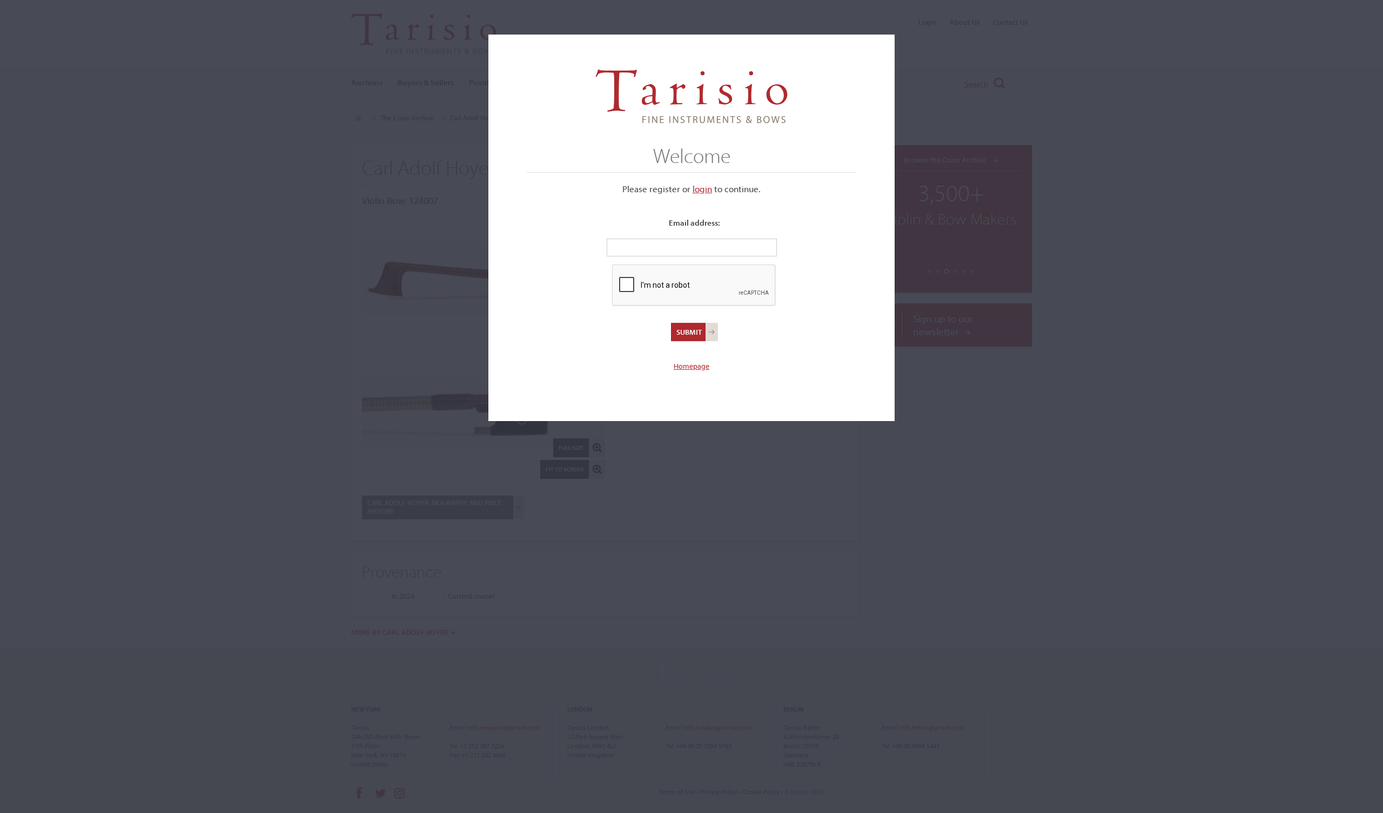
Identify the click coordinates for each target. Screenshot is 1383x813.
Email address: (694, 223)
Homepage (691, 366)
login (702, 188)
